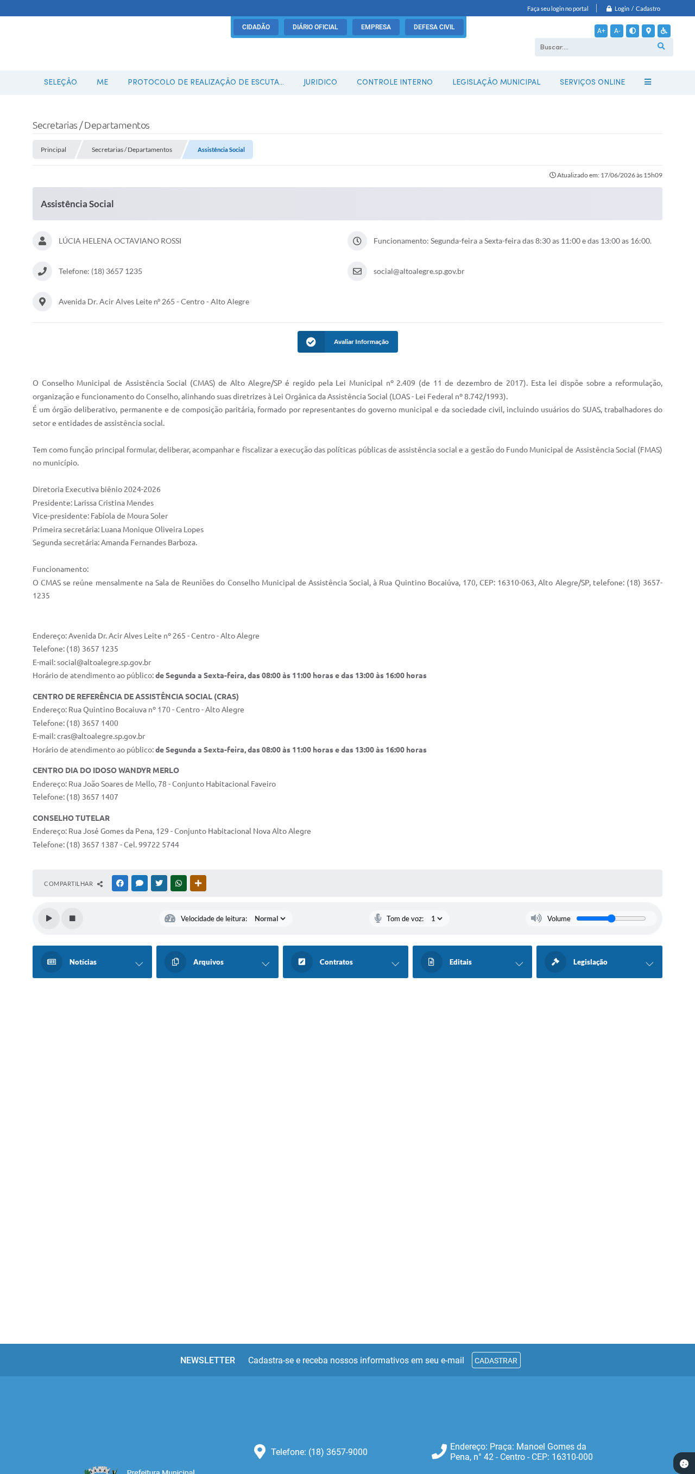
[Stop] (72, 918)
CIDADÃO (256, 27)
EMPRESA (376, 27)
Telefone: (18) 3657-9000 (319, 1452)
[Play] (49, 918)
